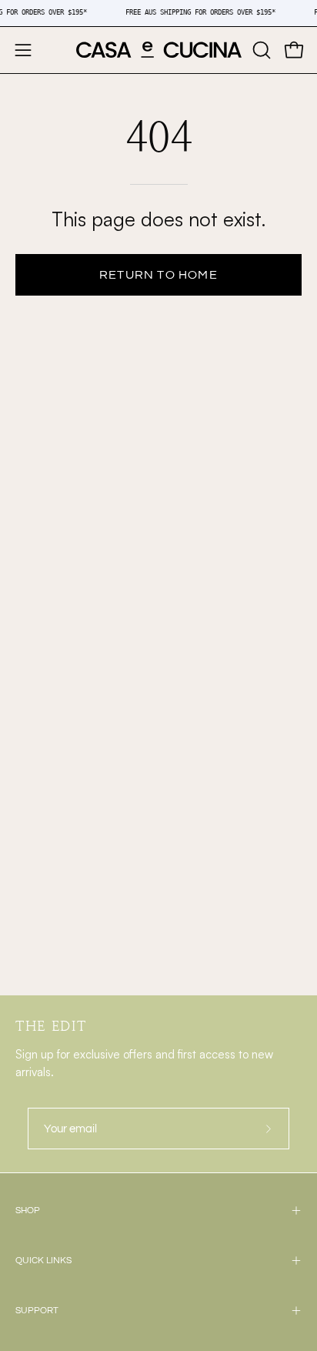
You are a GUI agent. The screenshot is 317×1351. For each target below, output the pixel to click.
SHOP (27, 1211)
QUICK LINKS (43, 1261)
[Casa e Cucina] (159, 50)
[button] (260, 50)
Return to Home (158, 275)
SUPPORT (36, 1311)
